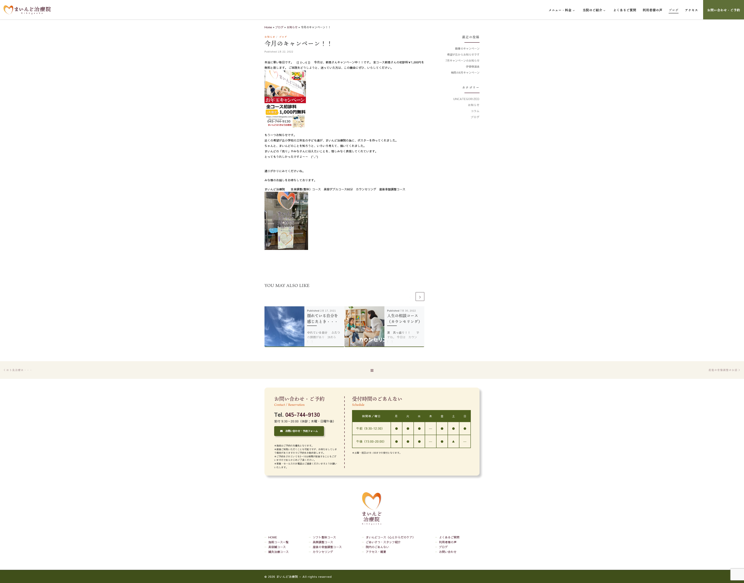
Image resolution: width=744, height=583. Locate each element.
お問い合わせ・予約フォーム (300, 431)
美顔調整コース (323, 542)
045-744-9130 (302, 414)
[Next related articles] (420, 296)
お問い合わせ (447, 552)
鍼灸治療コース (278, 552)
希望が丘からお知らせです (463, 54)
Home (268, 27)
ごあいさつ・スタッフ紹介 (383, 542)
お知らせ (292, 27)
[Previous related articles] (410, 296)
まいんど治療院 (287, 576)
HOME (272, 537)
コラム (475, 111)
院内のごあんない (377, 547)
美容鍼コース (277, 547)
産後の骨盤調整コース (327, 547)
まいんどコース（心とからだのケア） (390, 537)
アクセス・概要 (376, 552)
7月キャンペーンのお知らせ (462, 60)
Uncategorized (466, 99)
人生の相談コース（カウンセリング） (404, 318)
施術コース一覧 (278, 542)
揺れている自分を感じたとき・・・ (322, 318)
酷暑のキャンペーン (467, 48)
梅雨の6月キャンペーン (465, 72)
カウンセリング (323, 552)
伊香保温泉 (473, 66)
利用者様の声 (447, 542)
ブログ (279, 27)
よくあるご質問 (449, 537)
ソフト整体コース (324, 537)
